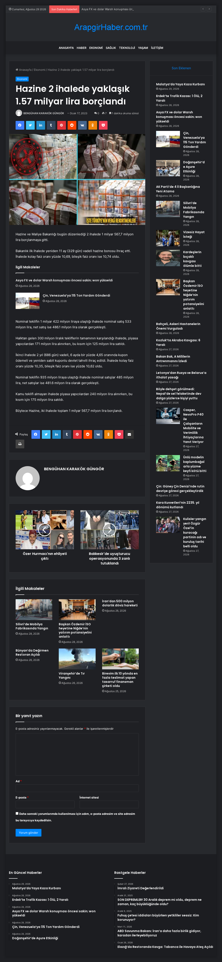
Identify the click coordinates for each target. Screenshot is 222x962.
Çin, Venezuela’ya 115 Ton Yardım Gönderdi (76, 295)
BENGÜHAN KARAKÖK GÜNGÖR (43, 113)
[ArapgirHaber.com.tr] (111, 27)
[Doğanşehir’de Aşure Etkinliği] (168, 168)
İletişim (157, 48)
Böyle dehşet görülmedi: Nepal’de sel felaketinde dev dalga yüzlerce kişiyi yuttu (178, 393)
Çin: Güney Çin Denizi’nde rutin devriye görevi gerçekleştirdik (180, 488)
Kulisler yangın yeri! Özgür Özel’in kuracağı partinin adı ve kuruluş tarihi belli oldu (194, 532)
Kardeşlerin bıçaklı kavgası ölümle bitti (192, 259)
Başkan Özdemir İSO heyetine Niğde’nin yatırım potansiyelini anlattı (75, 630)
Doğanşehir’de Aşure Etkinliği (194, 166)
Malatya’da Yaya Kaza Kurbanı (180, 84)
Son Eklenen (181, 68)
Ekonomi (96, 48)
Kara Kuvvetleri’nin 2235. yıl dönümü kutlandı (177, 504)
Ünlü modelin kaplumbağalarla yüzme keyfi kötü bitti (194, 464)
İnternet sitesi (89, 797)
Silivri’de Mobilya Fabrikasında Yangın (32, 626)
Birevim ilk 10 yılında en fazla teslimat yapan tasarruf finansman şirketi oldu (120, 679)
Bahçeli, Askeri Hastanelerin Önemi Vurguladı (178, 326)
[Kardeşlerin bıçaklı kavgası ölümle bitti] (168, 258)
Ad (19, 781)
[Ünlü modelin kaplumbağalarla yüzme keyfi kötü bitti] (168, 463)
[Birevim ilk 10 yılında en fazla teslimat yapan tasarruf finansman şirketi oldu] (120, 658)
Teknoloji (127, 48)
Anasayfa (66, 48)
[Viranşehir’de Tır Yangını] (77, 658)
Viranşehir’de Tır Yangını (72, 675)
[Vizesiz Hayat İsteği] (168, 238)
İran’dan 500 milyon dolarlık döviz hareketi (120, 603)
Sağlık (111, 48)
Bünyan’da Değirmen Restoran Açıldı (32, 652)
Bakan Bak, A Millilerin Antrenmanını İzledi (173, 358)
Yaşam (143, 48)
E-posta (22, 797)
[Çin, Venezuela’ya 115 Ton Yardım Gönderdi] (27, 301)
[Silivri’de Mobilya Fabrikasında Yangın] (34, 609)
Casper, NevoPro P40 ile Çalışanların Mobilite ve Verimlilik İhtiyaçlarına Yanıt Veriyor (193, 426)
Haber (81, 48)
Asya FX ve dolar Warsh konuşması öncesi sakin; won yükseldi (123, 9)
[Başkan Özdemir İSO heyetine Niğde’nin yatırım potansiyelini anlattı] (77, 609)
